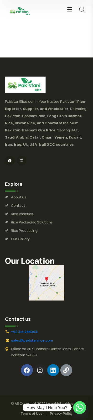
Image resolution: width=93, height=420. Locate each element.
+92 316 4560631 (24, 331)
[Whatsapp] (79, 407)
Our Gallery (20, 238)
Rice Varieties (22, 213)
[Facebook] (27, 370)
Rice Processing (24, 230)
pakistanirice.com (66, 403)
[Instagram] (40, 370)
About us (18, 197)
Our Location (30, 260)
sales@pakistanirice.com (32, 340)
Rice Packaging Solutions (32, 222)
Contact (18, 205)
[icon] (10, 161)
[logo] (20, 11)
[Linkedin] (53, 370)
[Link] (66, 370)
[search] (82, 9)
